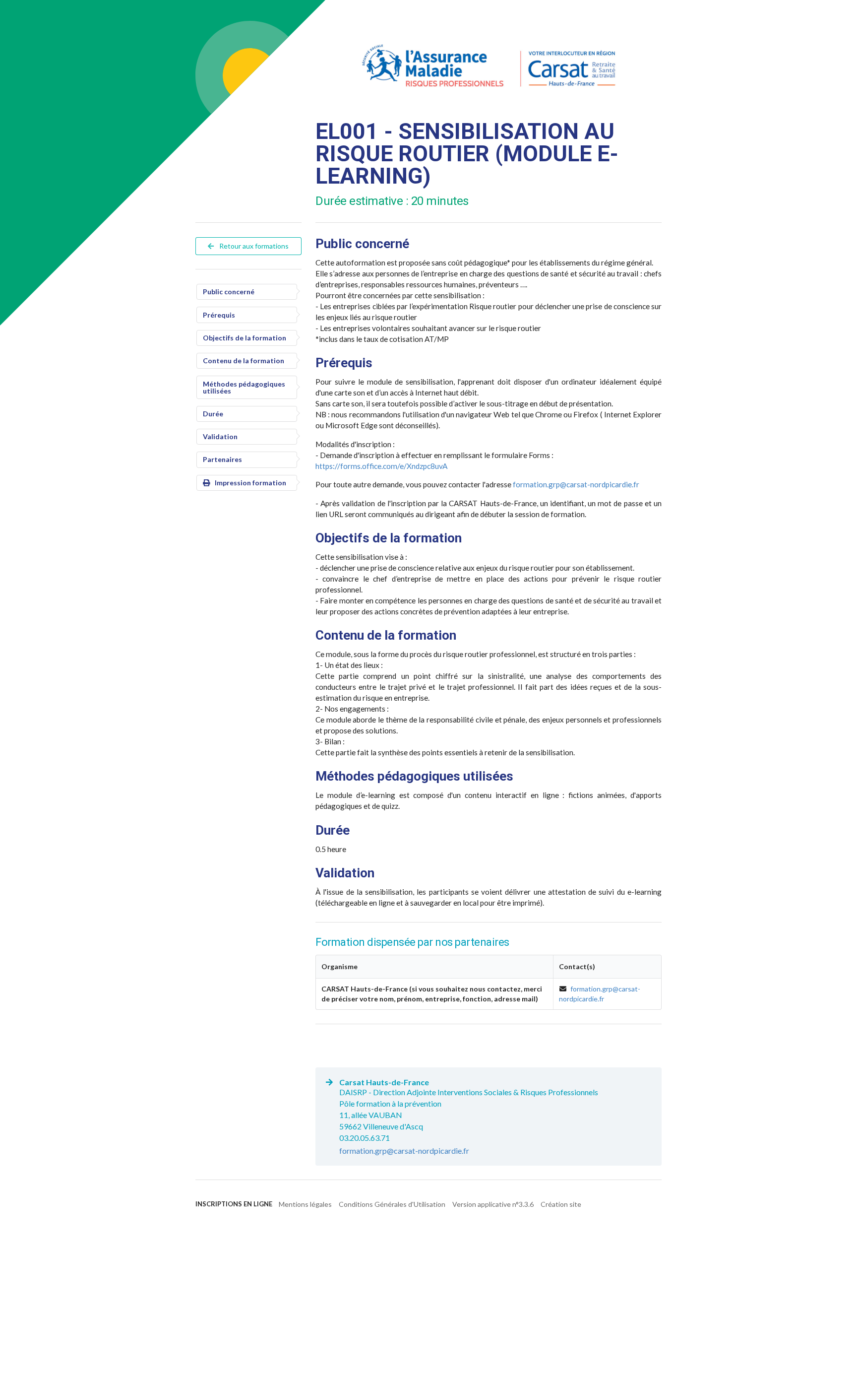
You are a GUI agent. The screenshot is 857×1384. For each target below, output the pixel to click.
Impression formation (250, 482)
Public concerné (228, 291)
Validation (220, 436)
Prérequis (219, 315)
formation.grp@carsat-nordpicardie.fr (576, 484)
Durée (213, 413)
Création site (561, 1204)
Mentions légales (305, 1204)
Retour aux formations (253, 246)
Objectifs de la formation (244, 337)
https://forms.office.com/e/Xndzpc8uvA (381, 465)
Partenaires (222, 459)
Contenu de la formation (243, 360)
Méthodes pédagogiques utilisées (244, 387)
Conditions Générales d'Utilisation (392, 1204)
